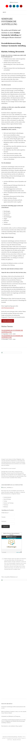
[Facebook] (10, 6)
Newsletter (20, 736)
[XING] (14, 6)
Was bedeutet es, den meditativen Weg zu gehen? (11, 726)
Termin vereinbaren (7, 320)
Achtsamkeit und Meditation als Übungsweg (10, 716)
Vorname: (3, 517)
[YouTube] (6, 6)
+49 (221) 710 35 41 (17, 739)
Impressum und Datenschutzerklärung (10, 736)
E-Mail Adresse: (5, 512)
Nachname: (3, 521)
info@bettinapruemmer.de (7, 307)
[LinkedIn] (17, 6)
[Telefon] (21, 6)
